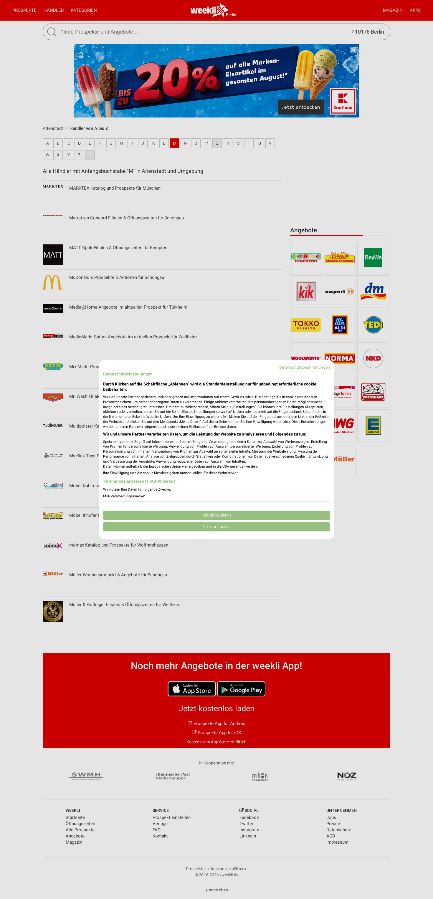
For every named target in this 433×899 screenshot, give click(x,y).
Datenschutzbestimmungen (304, 367)
